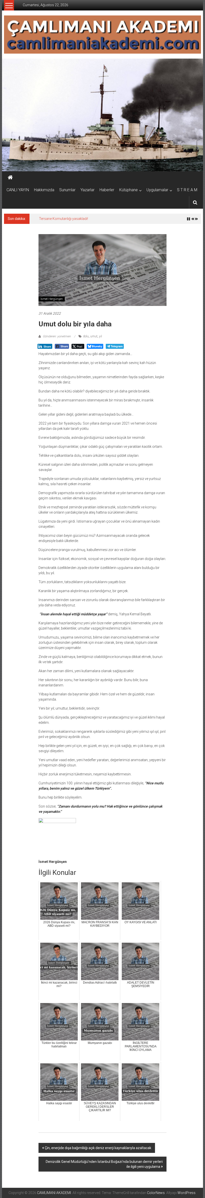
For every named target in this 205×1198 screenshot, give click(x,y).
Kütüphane (128, 189)
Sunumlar (67, 189)
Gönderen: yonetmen (57, 336)
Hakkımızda (44, 189)
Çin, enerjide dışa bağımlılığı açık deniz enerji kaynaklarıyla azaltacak (98, 1148)
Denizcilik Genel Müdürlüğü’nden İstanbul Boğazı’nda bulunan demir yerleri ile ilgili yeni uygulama (104, 1164)
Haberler (107, 189)
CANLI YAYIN (17, 189)
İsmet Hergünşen (51, 299)
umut (94, 336)
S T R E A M (187, 189)
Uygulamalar (157, 189)
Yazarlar (87, 189)
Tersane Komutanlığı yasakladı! (63, 219)
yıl (100, 336)
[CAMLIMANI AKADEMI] (10, 177)
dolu (86, 336)
